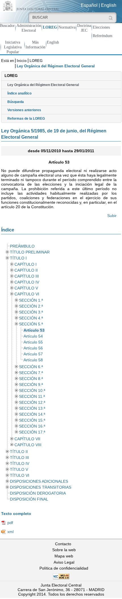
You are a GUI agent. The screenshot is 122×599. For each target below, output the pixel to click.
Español (89, 5)
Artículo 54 (33, 336)
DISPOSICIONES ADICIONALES (39, 481)
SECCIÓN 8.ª (31, 379)
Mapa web (63, 556)
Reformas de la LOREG (26, 119)
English (108, 5)
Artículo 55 (33, 342)
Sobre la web (64, 550)
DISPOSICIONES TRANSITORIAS (40, 487)
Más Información (35, 44)
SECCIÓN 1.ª (31, 300)
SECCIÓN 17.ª (32, 432)
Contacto (63, 544)
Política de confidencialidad (63, 568)
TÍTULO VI (19, 475)
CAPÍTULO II (26, 270)
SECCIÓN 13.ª (32, 408)
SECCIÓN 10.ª (32, 390)
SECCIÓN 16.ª (32, 426)
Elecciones (101, 27)
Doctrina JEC (84, 28)
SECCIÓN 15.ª (32, 420)
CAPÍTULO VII (27, 439)
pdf (10, 522)
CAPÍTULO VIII (27, 445)
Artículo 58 (33, 360)
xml (10, 531)
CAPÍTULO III (26, 276)
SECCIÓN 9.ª (31, 385)
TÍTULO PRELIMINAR (30, 252)
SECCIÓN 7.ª (31, 373)
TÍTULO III (19, 458)
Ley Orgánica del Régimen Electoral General (43, 85)
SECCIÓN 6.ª (31, 367)
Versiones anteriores (24, 110)
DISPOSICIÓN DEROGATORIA (38, 493)
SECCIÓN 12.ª (32, 402)
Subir (112, 215)
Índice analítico (19, 93)
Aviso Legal (64, 562)
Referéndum (102, 35)
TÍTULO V (19, 469)
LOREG (50, 27)
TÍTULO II (19, 452)
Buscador (7, 25)
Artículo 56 (33, 348)
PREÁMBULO (22, 246)
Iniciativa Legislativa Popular (13, 47)
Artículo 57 (33, 354)
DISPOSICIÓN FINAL (29, 499)
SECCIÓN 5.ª (31, 324)
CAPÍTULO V (26, 288)
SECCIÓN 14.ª (32, 414)
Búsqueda (15, 102)
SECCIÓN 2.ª (31, 306)
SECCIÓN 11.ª (32, 396)
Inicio (22, 61)
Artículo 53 (34, 330)
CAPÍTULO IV (26, 282)
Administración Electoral (28, 28)
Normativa (66, 27)
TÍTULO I (18, 258)
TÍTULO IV (19, 463)
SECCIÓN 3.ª (31, 312)
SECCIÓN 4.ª (31, 318)
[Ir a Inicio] (30, 5)
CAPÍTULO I (25, 264)
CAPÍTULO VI (26, 294)
